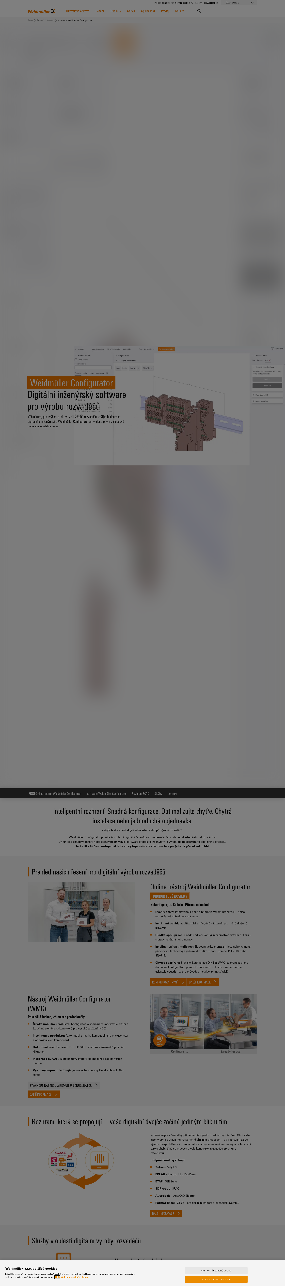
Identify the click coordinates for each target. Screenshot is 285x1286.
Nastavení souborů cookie (216, 1270)
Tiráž (57, 1277)
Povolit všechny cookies (216, 1279)
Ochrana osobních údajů (74, 1277)
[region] (142, 1273)
